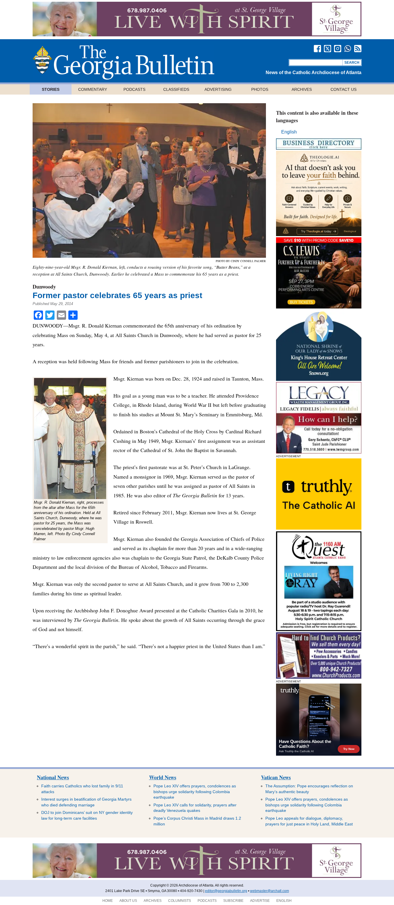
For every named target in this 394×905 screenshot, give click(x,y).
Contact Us (344, 89)
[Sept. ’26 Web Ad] (318, 379)
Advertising (218, 89)
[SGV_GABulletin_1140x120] (197, 34)
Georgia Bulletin (123, 62)
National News (53, 777)
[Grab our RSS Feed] (357, 48)
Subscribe (233, 901)
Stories (50, 89)
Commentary (92, 89)
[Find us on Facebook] (317, 48)
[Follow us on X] (327, 48)
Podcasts (134, 89)
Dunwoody (44, 286)
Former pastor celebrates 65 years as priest (117, 295)
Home (107, 901)
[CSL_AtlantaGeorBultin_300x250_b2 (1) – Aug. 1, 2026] (318, 306)
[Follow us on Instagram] (337, 48)
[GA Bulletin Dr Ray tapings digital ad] (318, 629)
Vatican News (276, 777)
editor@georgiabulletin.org (226, 891)
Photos (259, 89)
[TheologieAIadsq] (318, 234)
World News (162, 777)
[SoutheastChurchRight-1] (318, 677)
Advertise (260, 901)
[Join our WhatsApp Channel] (347, 48)
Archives (302, 89)
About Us (128, 901)
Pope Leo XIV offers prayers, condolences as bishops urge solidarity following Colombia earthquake (194, 791)
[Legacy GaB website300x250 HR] (318, 451)
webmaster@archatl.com (269, 891)
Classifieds (176, 89)
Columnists (179, 901)
